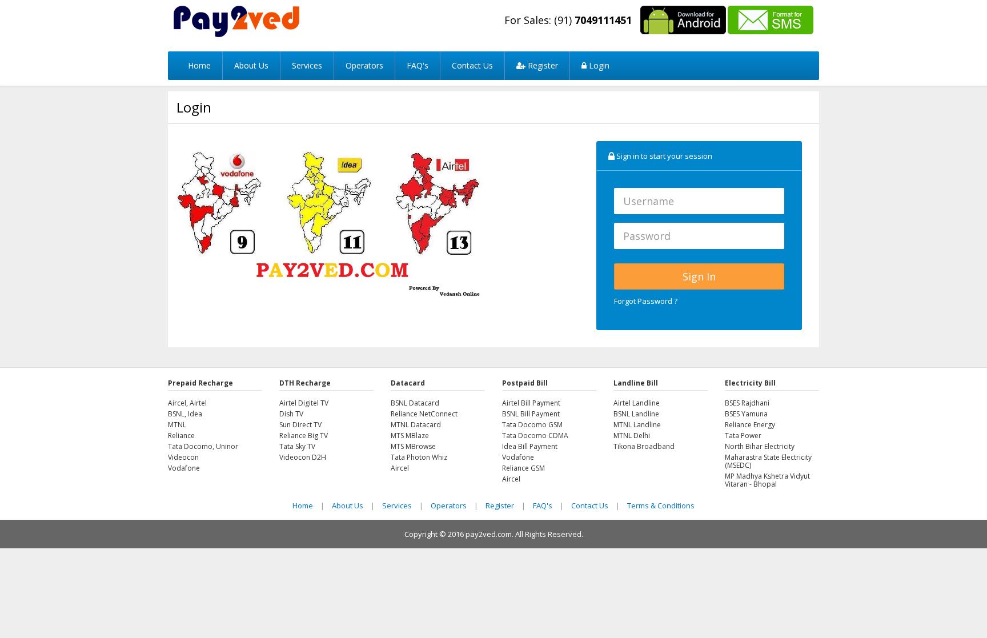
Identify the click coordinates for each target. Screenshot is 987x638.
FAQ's (417, 65)
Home (199, 65)
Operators (364, 65)
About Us (251, 65)
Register (541, 65)
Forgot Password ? (645, 301)
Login (598, 65)
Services (307, 65)
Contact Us (472, 65)
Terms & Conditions (661, 505)
